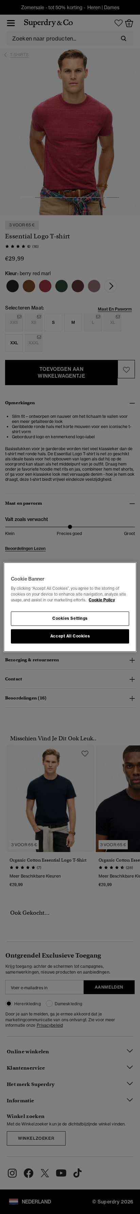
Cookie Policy (102, 600)
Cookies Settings (70, 618)
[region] (69, 607)
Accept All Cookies (70, 636)
